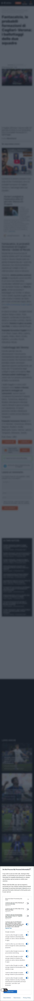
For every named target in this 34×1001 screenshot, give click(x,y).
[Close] (30, 869)
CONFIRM (10, 991)
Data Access (17, 997)
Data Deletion (7, 997)
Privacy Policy (27, 997)
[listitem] (17, 899)
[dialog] (17, 933)
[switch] (27, 903)
